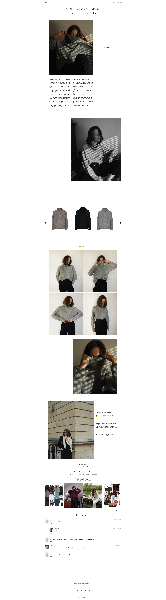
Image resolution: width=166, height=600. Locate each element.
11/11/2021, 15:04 (117, 519)
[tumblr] (85, 590)
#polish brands (87, 474)
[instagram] (79, 590)
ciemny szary (86, 246)
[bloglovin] (77, 590)
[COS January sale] (54, 507)
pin (86, 471)
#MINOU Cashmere (77, 474)
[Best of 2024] (112, 507)
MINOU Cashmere (47, 154)
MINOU (104, 47)
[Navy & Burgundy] (73, 507)
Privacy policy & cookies (92, 595)
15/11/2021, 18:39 (117, 545)
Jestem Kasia (57, 528)
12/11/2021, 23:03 (117, 537)
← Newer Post (49, 510)
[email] (87, 590)
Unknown (52, 537)
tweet (81, 471)
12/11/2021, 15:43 (116, 528)
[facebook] (75, 590)
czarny (83, 246)
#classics (71, 474)
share (76, 471)
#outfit (83, 474)
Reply (51, 523)
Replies (51, 526)
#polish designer (94, 474)
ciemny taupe (80, 246)
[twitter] (83, 590)
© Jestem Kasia (72, 595)
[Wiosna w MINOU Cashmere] (92, 507)
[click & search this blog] (89, 590)
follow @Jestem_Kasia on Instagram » (83, 583)
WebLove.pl (85, 597)
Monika (51, 545)
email (91, 471)
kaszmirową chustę (100, 416)
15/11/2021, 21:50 (117, 552)
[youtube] (81, 590)
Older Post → (117, 510)
